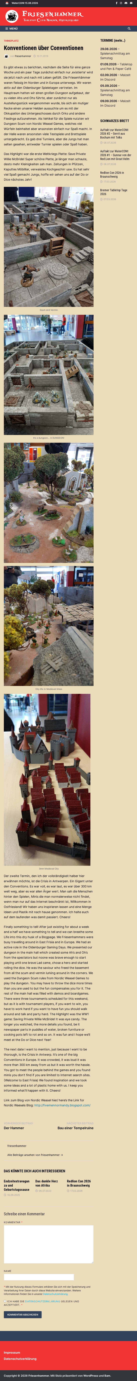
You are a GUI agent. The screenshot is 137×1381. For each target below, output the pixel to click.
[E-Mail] (131, 3)
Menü (14, 28)
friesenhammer (23, 56)
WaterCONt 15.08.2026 (25, 3)
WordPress (90, 1375)
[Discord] (126, 3)
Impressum (12, 1352)
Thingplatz (11, 40)
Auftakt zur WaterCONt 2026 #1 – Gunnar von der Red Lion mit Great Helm (115, 155)
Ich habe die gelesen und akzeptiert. (41, 1303)
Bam (107, 1375)
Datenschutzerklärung (43, 1301)
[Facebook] (117, 3)
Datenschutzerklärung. (55, 1294)
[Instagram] (121, 3)
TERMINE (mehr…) (112, 40)
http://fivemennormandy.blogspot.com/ (62, 1105)
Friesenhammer (53, 13)
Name (7, 1271)
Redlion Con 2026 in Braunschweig (79, 1183)
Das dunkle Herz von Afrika (46, 1183)
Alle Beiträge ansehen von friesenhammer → (35, 1155)
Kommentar (13, 1222)
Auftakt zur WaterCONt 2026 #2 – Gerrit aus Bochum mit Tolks (114, 133)
